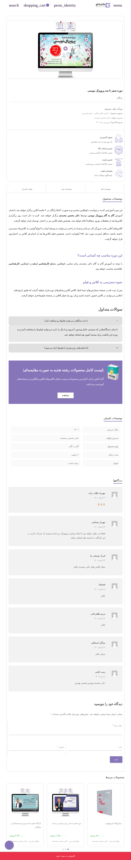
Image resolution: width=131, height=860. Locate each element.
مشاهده (65, 395)
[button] (68, 849)
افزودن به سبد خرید (65, 856)
